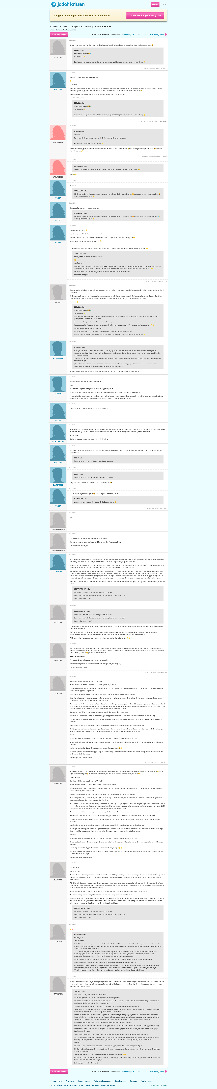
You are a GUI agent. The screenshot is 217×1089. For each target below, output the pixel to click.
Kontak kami (146, 1081)
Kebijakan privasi (70, 1085)
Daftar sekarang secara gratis (145, 15)
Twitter (103, 1085)
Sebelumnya (126, 34)
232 (151, 34)
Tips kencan (120, 1081)
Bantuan (133, 1081)
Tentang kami (56, 1081)
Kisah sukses (84, 1081)
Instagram (111, 1085)
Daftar (164, 4)
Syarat (81, 1085)
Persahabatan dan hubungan (66, 30)
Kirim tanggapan (59, 34)
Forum (52, 30)
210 (138, 34)
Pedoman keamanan (102, 1081)
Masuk (155, 4)
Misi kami (70, 1081)
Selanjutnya (159, 34)
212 (145, 34)
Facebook (95, 1085)
